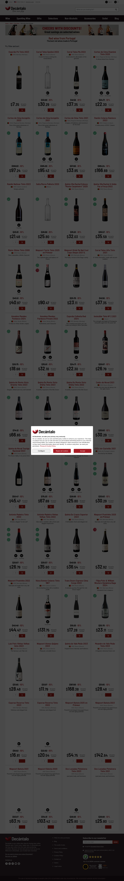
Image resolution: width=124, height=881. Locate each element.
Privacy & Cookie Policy (48, 446)
